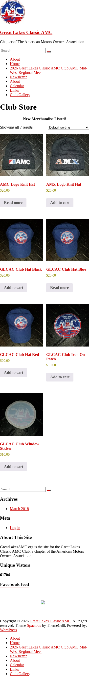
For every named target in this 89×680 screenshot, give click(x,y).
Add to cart (59, 202)
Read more (13, 202)
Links (14, 90)
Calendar (17, 86)
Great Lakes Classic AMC (26, 32)
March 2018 (19, 509)
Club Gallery (20, 95)
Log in (15, 528)
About (15, 59)
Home (15, 64)
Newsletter (18, 77)
